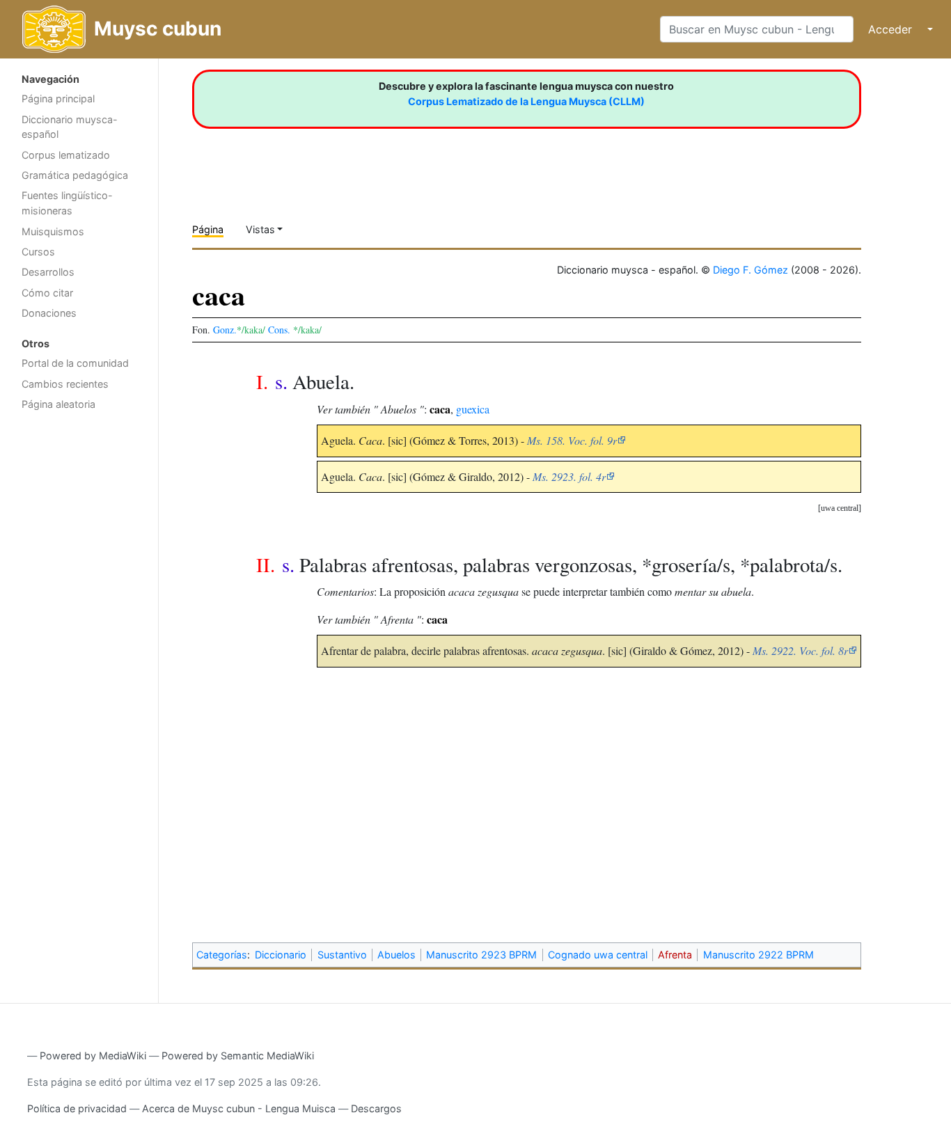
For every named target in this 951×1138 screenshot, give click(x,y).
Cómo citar (47, 293)
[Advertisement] (79, 639)
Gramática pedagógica (75, 175)
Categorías (221, 955)
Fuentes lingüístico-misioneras (67, 202)
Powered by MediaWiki (93, 1055)
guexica (472, 409)
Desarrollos (48, 272)
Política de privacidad (77, 1108)
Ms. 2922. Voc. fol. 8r (800, 650)
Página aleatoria (58, 404)
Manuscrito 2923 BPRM (481, 955)
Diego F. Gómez (750, 270)
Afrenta (675, 955)
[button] (839, 508)
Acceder (890, 29)
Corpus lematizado (66, 155)
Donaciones (49, 313)
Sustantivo (342, 955)
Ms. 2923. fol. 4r (569, 476)
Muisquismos (53, 231)
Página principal (58, 98)
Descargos (376, 1108)
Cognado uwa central (597, 955)
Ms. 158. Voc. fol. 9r (572, 440)
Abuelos (396, 955)
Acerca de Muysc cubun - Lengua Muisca (239, 1108)
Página (207, 229)
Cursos (38, 252)
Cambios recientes (65, 384)
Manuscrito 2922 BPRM (758, 955)
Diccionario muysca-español (70, 127)
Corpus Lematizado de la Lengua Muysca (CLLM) (526, 101)
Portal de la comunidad (75, 363)
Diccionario (280, 955)
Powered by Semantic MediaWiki (238, 1055)
